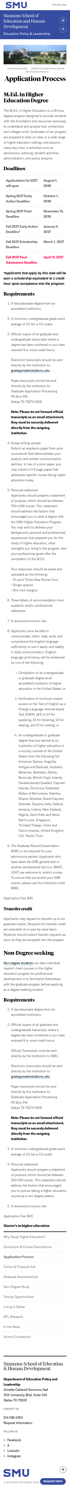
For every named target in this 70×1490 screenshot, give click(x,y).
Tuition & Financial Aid (19, 1267)
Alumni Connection (17, 1337)
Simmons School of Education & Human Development (33, 1366)
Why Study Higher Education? (24, 1237)
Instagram (14, 1456)
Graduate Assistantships (21, 1277)
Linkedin (13, 1451)
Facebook (14, 1440)
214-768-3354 (13, 1417)
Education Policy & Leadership (27, 33)
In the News (12, 1327)
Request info (53, 1481)
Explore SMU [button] (59, 5)
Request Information (18, 1423)
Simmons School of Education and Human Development (24, 21)
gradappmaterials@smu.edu (30, 370)
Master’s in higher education (47, 68)
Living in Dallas (14, 1307)
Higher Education (17, 68)
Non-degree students (18, 963)
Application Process (19, 1257)
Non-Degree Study (16, 1287)
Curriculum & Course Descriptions (28, 1247)
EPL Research (13, 1317)
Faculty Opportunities (19, 1297)
